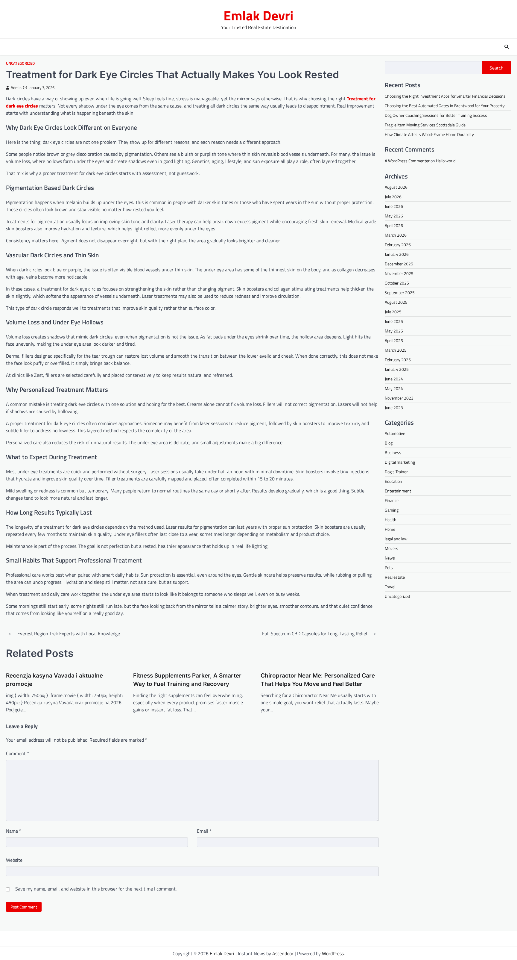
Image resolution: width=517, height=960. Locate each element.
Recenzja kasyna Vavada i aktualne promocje (54, 680)
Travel (390, 587)
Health (390, 520)
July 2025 (393, 312)
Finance (392, 501)
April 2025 (394, 340)
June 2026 (394, 206)
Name (13, 830)
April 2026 (394, 225)
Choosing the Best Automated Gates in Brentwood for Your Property (445, 105)
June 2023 (394, 407)
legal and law (396, 539)
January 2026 (397, 254)
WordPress (333, 953)
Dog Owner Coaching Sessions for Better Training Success (436, 115)
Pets (389, 568)
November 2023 (399, 398)
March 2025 (396, 350)
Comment (17, 753)
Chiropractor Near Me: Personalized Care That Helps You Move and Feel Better (318, 680)
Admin (16, 87)
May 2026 (394, 216)
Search (496, 67)
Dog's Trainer (396, 472)
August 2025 (396, 302)
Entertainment (398, 491)
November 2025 (399, 273)
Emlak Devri (258, 15)
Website (14, 860)
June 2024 (394, 379)
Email (204, 830)
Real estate (395, 577)
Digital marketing (400, 462)
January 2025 (397, 369)
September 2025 (400, 292)
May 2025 (394, 331)
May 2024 (394, 388)
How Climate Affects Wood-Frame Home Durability (429, 134)
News (390, 558)
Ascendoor (283, 953)
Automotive (395, 433)
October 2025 (397, 283)
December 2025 (399, 264)
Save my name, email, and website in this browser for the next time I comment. (96, 888)
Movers (391, 548)
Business (393, 453)
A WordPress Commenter (407, 161)
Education (393, 481)
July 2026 (393, 196)
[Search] (506, 46)
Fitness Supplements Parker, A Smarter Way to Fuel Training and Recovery (187, 680)
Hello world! (446, 161)
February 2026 (398, 244)
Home (390, 529)
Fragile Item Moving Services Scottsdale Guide (425, 125)
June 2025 (394, 321)
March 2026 (396, 235)
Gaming (392, 510)
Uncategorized (20, 63)
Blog (389, 443)
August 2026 (396, 187)
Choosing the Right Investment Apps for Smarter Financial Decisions (445, 96)
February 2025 (398, 359)
